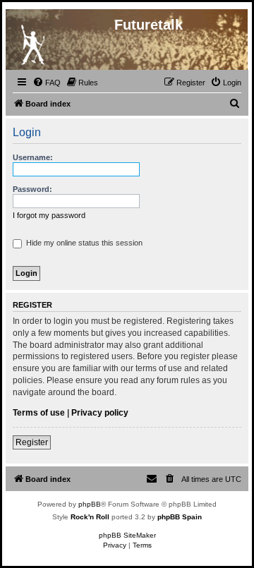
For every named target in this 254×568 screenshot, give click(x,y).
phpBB (89, 504)
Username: (33, 157)
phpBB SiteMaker (127, 535)
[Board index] (32, 41)
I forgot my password (49, 215)
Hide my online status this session (83, 242)
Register (32, 442)
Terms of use (39, 413)
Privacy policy (99, 413)
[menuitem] (46, 82)
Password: (32, 189)
